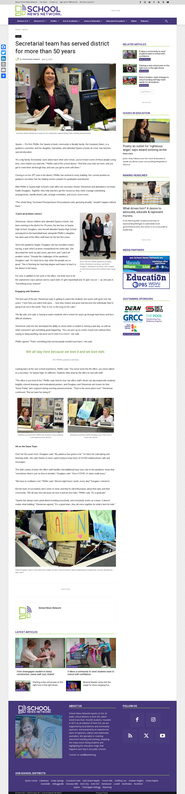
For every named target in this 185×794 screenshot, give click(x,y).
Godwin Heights (136, 780)
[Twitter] (3, 53)
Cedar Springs (57, 780)
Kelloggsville (58, 783)
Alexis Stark (128, 153)
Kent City (84, 783)
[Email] (3, 70)
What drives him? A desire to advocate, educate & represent (143, 210)
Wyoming (107, 787)
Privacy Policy (102, 792)
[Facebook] (3, 47)
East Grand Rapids (91, 780)
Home (17, 29)
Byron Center (31, 780)
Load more (145, 91)
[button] (166, 21)
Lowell (117, 783)
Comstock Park (73, 780)
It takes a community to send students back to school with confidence (90, 673)
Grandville (46, 783)
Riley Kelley (128, 216)
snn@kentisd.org (88, 754)
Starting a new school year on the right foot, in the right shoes (154, 66)
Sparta (25, 29)
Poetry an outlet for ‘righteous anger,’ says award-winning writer (145, 147)
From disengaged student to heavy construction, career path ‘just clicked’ (35, 673)
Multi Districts (72, 667)
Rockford (138, 783)
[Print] (3, 64)
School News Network (31, 59)
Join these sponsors (131, 334)
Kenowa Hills (72, 783)
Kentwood (107, 783)
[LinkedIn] (3, 58)
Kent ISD (19, 667)
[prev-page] (17, 696)
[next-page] (22, 696)
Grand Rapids (152, 780)
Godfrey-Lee (121, 780)
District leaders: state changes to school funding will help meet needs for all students (154, 79)
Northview (127, 783)
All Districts (20, 690)
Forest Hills (71, 690)
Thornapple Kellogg (91, 787)
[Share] (3, 76)
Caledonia (44, 780)
